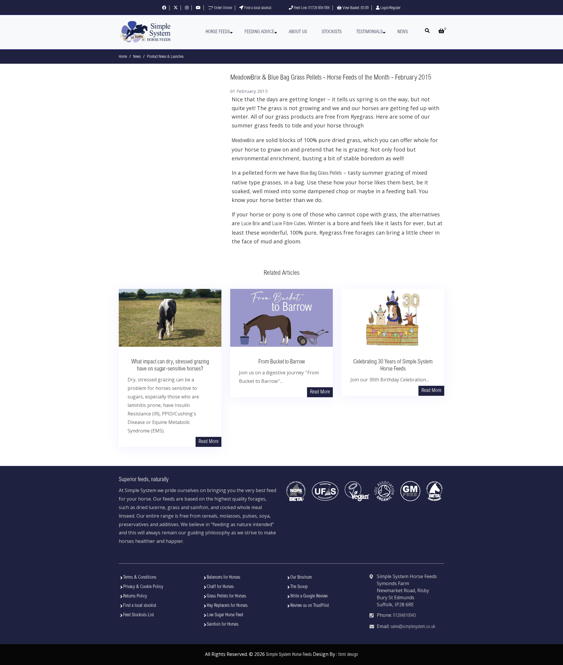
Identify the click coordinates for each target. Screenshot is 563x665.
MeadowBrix (243, 141)
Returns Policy (135, 596)
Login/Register (390, 8)
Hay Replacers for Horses (227, 605)
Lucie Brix (250, 224)
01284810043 (404, 615)
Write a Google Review (309, 596)
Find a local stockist (257, 8)
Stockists (332, 32)
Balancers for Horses (223, 577)
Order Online (222, 8)
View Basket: (355, 8)
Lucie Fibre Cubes (289, 224)
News (402, 32)
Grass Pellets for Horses (226, 596)
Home (123, 57)
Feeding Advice (259, 32)
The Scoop (299, 587)
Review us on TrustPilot (309, 605)
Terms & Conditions (139, 577)
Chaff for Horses (220, 587)
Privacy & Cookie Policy (143, 587)
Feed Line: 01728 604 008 (311, 8)
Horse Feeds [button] (218, 32)
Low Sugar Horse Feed (225, 615)
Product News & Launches (165, 57)
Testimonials (369, 32)
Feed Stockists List (138, 615)
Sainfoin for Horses (222, 624)
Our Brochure (301, 577)
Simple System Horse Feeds (289, 654)
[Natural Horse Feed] (145, 32)
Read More (208, 442)
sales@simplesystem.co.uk (413, 626)
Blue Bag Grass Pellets (321, 173)
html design (348, 654)
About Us (298, 32)
